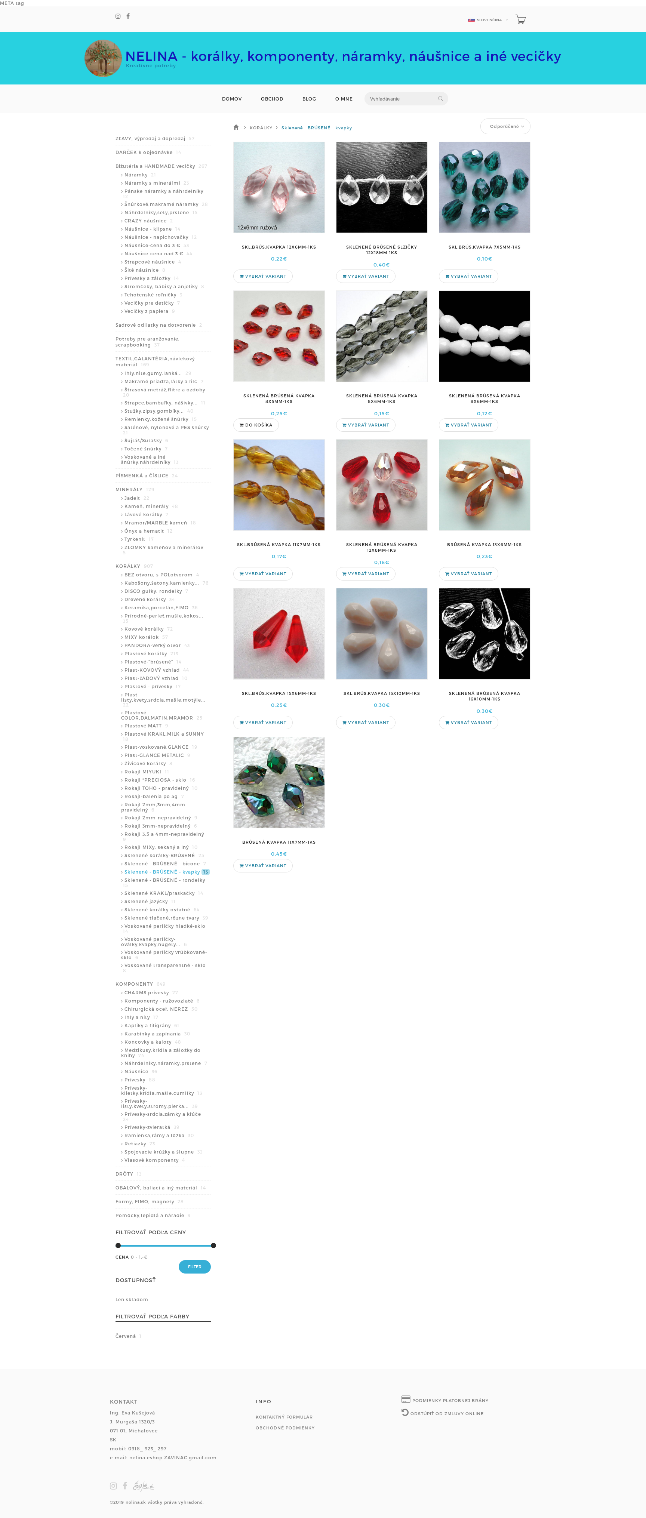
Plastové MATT (146, 725)
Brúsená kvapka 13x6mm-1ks (484, 544)
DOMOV (232, 98)
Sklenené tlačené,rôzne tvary (166, 917)
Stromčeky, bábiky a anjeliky (164, 286)
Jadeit (137, 498)
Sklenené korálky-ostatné (162, 909)
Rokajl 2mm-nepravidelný (160, 817)
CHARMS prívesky (151, 992)
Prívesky (140, 1079)
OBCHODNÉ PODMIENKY (285, 1427)
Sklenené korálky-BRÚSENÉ (164, 855)
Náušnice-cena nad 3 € (158, 253)
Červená (129, 1336)
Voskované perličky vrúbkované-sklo (164, 954)
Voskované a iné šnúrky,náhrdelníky (150, 459)
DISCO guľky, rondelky (156, 591)
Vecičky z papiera (149, 311)
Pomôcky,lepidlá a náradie (153, 1215)
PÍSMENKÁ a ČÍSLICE (147, 475)
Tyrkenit (139, 539)
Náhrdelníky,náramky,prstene (165, 1063)
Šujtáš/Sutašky (146, 440)
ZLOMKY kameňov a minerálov (163, 550)
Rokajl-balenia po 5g (154, 796)
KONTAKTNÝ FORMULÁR (284, 1416)
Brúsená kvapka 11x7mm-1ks (279, 842)
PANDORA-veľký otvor (157, 645)
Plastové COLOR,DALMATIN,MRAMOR (162, 715)
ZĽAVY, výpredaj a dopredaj (155, 138)
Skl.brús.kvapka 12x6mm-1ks (279, 246)
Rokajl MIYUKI (146, 771)
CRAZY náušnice (148, 220)
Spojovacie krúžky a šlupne (163, 1151)
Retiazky (139, 1143)
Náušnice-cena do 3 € (156, 245)
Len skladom (132, 1299)
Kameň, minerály (151, 506)
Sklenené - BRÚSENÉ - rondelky (164, 882)
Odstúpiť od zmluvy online (446, 1413)
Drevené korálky (149, 599)
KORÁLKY (134, 566)
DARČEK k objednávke (148, 152)
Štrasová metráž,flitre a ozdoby (164, 392)
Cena (122, 1256)
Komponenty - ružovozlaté (162, 1000)
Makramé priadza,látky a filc (164, 381)
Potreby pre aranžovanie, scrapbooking (148, 341)
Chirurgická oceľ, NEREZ (161, 1009)
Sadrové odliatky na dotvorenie (159, 324)
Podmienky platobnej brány (450, 1400)
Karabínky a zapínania (157, 1033)
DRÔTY (129, 1173)
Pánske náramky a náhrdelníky (163, 193)
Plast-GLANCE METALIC (157, 755)
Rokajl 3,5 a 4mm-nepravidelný (163, 836)
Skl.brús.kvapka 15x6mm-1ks (279, 693)
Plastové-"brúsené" (153, 661)
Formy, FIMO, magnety (150, 1201)
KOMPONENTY (141, 983)
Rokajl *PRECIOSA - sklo (159, 779)
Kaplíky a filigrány (151, 1025)
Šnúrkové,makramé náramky (166, 204)
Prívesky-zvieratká (151, 1127)
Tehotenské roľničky (153, 294)
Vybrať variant (265, 276)
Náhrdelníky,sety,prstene (161, 212)
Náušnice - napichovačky (160, 237)
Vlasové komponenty (154, 1160)
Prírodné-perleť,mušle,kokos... (163, 618)
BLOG (309, 98)
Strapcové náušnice (152, 261)
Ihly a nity (141, 1017)
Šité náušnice (145, 269)
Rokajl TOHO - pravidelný (161, 788)
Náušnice (140, 1071)
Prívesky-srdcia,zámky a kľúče (162, 1116)
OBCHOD (272, 98)
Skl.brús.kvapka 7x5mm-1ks (485, 246)
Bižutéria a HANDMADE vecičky (161, 166)
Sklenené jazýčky (150, 901)
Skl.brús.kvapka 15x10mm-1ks (382, 693)
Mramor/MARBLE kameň (160, 522)
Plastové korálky (151, 653)
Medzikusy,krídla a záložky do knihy (161, 1052)
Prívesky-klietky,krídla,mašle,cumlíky (161, 1090)
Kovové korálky (148, 628)
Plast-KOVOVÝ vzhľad (156, 669)
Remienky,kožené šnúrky (160, 419)
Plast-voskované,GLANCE (160, 746)
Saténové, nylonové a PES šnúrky (166, 430)
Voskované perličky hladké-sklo (164, 928)
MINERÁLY (135, 489)
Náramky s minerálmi (156, 182)
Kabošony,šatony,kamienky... (166, 582)
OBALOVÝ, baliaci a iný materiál (161, 1187)
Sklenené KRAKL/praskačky (163, 893)
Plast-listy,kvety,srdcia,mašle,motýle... (163, 699)
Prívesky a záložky (151, 278)
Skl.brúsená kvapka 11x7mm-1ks (279, 544)
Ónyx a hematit (148, 530)
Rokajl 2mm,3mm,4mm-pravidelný (154, 807)
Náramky (140, 174)
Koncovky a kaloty (152, 1041)
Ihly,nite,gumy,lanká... (157, 373)
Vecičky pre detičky (152, 302)
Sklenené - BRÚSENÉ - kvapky (166, 871)
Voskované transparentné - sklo (164, 968)
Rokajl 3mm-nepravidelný (160, 825)
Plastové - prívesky (152, 686)
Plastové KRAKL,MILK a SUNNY (163, 736)
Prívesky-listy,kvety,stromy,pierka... (159, 1103)
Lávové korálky (146, 514)
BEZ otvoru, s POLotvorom (161, 574)
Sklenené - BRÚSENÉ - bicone (165, 863)
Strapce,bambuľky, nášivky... (165, 402)
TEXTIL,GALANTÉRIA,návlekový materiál (155, 361)
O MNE (344, 98)
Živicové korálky (148, 763)
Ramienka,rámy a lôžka (159, 1135)
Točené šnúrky (146, 448)
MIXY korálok (146, 637)
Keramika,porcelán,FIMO (161, 607)
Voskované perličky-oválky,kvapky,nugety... (154, 941)
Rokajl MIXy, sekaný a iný (161, 847)
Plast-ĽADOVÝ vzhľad (156, 678)
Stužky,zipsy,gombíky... (159, 410)
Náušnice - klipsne (152, 228)
